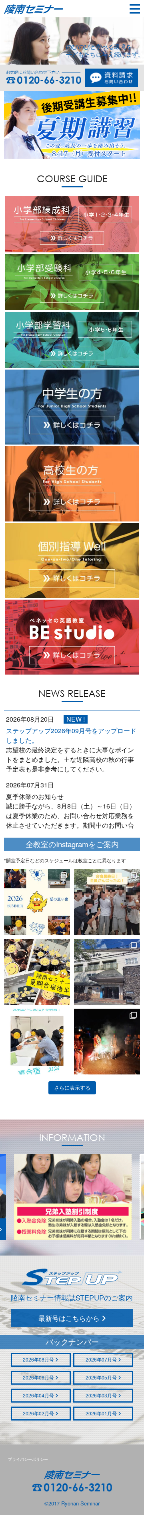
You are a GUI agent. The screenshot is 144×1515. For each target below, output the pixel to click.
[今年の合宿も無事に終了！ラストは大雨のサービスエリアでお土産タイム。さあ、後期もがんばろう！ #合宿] (107, 902)
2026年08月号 (39, 1359)
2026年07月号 (102, 1359)
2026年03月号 (102, 1395)
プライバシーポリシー (28, 1459)
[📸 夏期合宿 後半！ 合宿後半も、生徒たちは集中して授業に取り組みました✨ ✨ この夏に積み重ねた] (37, 972)
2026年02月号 (39, 1413)
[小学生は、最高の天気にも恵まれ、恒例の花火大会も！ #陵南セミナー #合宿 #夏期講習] (107, 1041)
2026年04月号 (39, 1395)
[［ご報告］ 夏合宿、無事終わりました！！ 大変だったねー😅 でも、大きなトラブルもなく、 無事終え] (37, 902)
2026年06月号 (39, 1377)
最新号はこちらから (70, 1318)
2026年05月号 (102, 1377)
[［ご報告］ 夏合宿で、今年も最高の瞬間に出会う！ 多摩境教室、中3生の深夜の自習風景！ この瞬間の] (37, 1041)
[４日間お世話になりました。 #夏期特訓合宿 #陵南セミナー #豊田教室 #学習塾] (107, 972)
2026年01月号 (102, 1413)
